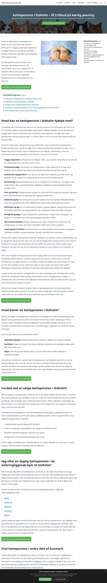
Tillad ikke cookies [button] (60, 579)
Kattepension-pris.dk (11, 2)
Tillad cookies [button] (45, 579)
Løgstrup (8, 511)
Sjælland (81, 3)
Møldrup (7, 506)
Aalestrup (8, 502)
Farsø (6, 498)
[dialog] (53, 576)
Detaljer (71, 575)
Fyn (74, 3)
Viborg (7, 515)
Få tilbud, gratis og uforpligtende (53, 23)
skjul (23, 95)
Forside (59, 3)
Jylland (67, 3)
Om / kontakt (92, 3)
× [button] (105, 571)
